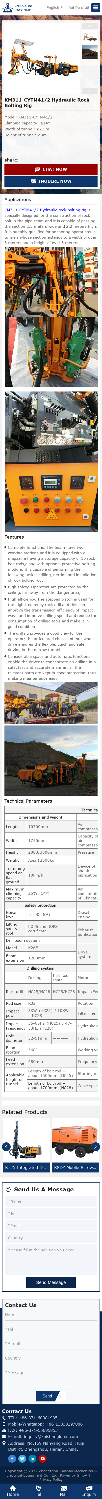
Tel (38, 1494)
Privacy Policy (51, 1479)
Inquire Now (54, 181)
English (53, 7)
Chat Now (54, 169)
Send (48, 1396)
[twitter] (22, 1459)
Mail (64, 1494)
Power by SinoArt (76, 1475)
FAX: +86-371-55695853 (33, 1430)
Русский (82, 7)
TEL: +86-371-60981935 (32, 1417)
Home (13, 1494)
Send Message (51, 1282)
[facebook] (12, 1459)
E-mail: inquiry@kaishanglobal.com (43, 1436)
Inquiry (89, 1494)
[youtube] (43, 1459)
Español (67, 7)
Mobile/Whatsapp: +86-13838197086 (45, 1424)
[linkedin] (32, 1459)
